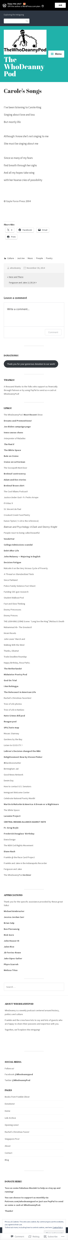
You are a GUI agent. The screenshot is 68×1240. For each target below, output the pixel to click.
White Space (14, 810)
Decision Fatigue (12, 562)
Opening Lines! (12, 1124)
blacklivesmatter (13, 762)
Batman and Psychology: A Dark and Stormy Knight (30, 527)
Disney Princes (11, 615)
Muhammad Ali (10, 627)
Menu (58, 54)
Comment (53, 332)
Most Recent (30, 414)
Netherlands (14, 668)
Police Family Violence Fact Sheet (20, 585)
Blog (7, 1159)
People (39, 258)
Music (30, 258)
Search (27, 20)
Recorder (42, 863)
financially (53, 386)
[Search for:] (34, 986)
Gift (60, 5)
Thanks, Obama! (11, 650)
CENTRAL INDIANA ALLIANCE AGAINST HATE (25, 821)
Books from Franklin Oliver (17, 1096)
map (17, 727)
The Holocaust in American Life (20, 692)
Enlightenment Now (14, 757)
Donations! (10, 1103)
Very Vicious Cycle (28, 568)
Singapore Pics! (12, 1138)
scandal (29, 544)
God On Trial (10, 680)
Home (7, 1110)
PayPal (34, 390)
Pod (22, 597)
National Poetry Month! (24, 798)
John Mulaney (11, 556)
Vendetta (9, 538)
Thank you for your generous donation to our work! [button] (31, 364)
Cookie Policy (58, 1227)
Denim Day (9, 780)
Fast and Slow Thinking (14, 603)
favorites (26, 698)
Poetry (49, 258)
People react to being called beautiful (22, 532)
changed (27, 751)
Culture (10, 258)
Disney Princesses (13, 609)
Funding (7, 591)
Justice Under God (12, 497)
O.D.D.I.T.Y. (17, 745)
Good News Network (13, 774)
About (7, 1145)
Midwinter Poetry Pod (15, 674)
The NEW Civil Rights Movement (19, 845)
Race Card (23, 857)
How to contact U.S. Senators (17, 786)
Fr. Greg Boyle (11, 827)
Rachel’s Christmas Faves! (17, 1131)
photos (18, 703)
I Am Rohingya (11, 686)
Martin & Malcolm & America (18, 804)
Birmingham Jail (11, 768)
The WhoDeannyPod (24, 66)
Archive (27, 875)
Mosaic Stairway (11, 733)
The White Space (13, 450)
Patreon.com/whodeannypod (20, 1201)
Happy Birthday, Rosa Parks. (17, 662)
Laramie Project (12, 816)
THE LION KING (10, 621)
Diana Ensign (10, 839)
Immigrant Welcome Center (17, 792)
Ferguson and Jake (13, 869)
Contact (8, 1152)
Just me (21, 258)
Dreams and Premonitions (17, 420)
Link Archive (10, 1117)
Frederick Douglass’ (14, 833)
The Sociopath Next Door (16, 467)
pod (23, 715)
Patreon (16, 390)
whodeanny (15, 267)
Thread (9, 574)
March (18, 639)
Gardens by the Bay (13, 739)
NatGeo (20, 709)
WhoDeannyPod (11, 393)
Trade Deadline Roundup (15, 656)
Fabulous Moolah (28, 1188)
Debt (6, 550)
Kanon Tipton (10, 520)
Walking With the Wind (14, 644)
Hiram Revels (10, 633)
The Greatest (25, 627)
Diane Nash (9, 851)
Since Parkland (11, 580)
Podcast (23, 491)
